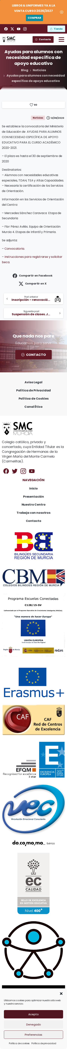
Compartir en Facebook (35, 275)
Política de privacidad (43, 1043)
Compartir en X (36, 283)
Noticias (39, 70)
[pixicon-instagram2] (23, 471)
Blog (24, 70)
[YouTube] (18, 29)
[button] (61, 993)
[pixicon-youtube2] (32, 471)
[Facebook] (6, 29)
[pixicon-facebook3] (6, 471)
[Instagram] (25, 29)
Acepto (33, 1014)
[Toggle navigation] (61, 39)
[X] (12, 29)
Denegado (33, 1024)
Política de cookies (19, 1043)
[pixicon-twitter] (14, 471)
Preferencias (33, 1035)
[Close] (61, 12)
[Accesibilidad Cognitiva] (33, 950)
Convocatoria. (14, 248)
